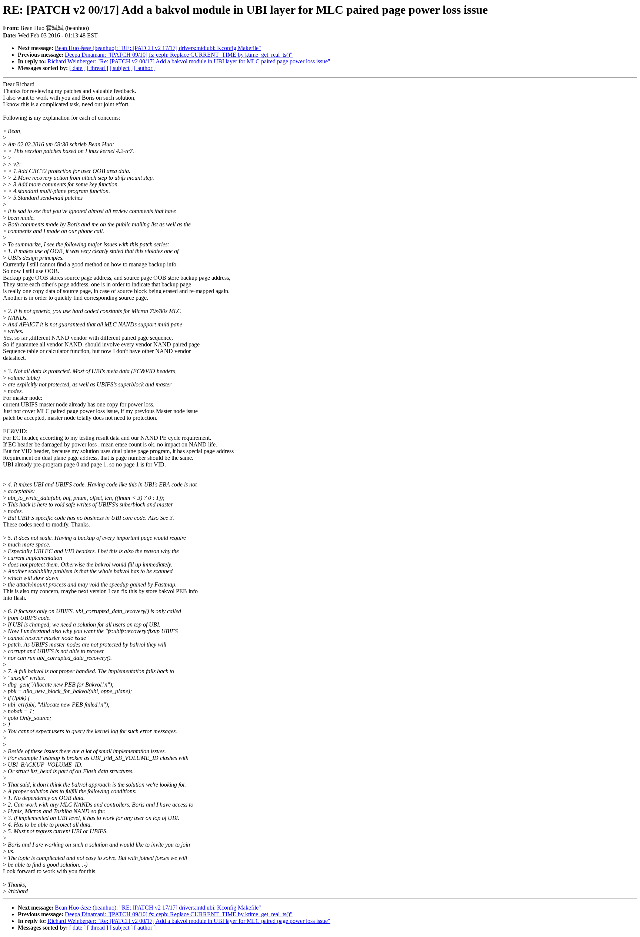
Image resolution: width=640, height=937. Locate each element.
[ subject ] (121, 68)
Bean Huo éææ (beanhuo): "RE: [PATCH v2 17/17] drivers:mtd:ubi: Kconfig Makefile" (158, 48)
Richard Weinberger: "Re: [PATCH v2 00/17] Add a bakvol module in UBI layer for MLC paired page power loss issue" (188, 61)
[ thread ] (97, 68)
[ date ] (77, 68)
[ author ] (145, 68)
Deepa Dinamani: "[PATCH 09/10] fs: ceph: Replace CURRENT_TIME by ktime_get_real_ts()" (179, 54)
